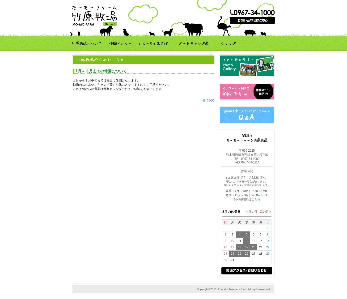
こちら (256, 199)
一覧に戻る (207, 100)
